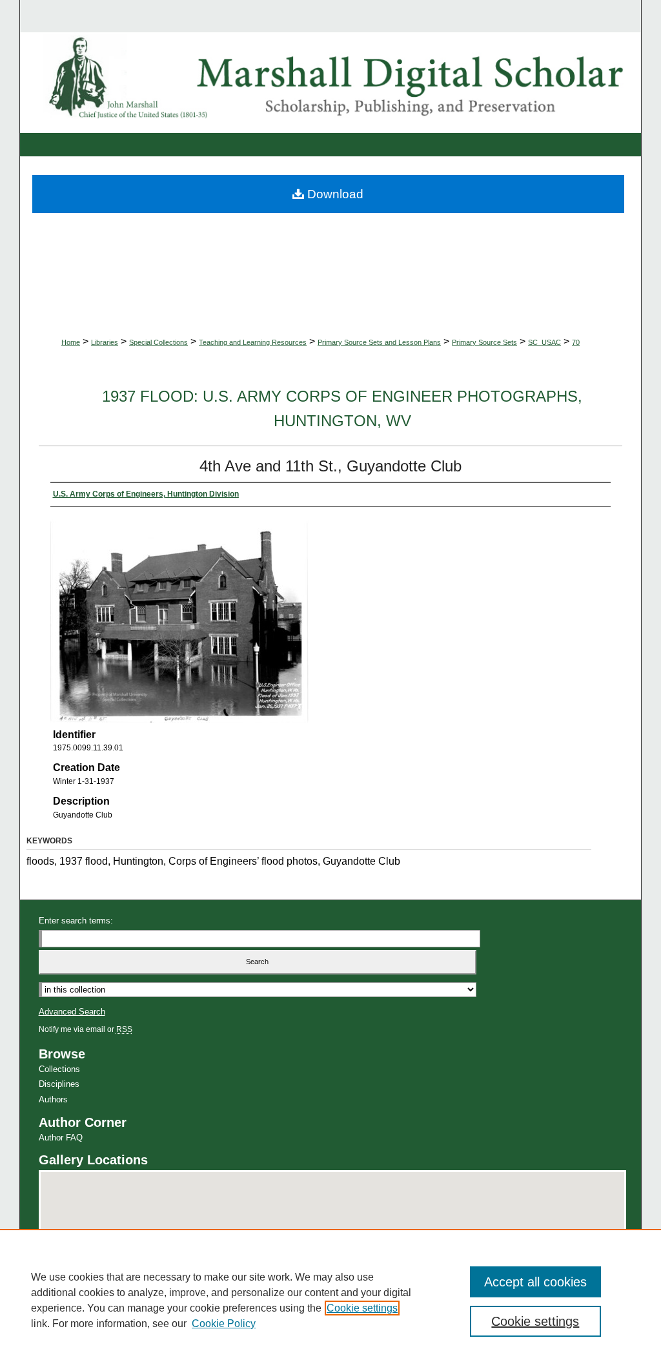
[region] (330, 1300)
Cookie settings (362, 1308)
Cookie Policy (224, 1323)
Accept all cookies (535, 1282)
